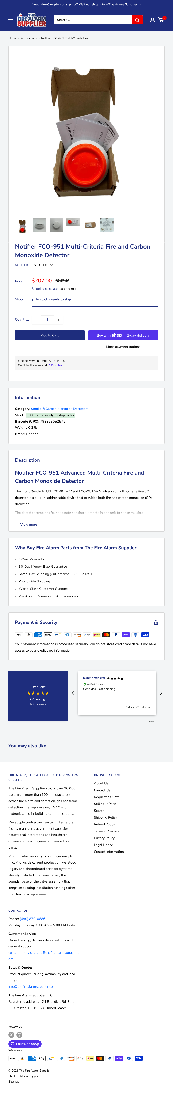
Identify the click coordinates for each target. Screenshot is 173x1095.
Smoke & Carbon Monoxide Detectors (59, 409)
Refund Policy (104, 824)
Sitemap (13, 1082)
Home (12, 38)
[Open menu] (10, 19)
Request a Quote (107, 797)
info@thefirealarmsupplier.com (32, 986)
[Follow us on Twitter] (11, 1035)
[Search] (137, 19)
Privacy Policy (104, 838)
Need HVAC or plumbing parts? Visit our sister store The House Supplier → (86, 4)
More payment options (123, 346)
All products (29, 38)
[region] (117, 693)
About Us (101, 783)
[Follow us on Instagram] (19, 1035)
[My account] (152, 20)
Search (99, 810)
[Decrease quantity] (36, 319)
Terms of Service (106, 831)
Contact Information (109, 851)
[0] (161, 19)
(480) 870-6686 (32, 919)
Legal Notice (103, 845)
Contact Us (102, 790)
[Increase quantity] (58, 319)
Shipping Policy (105, 817)
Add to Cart (50, 335)
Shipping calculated (45, 289)
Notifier (21, 265)
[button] (73, 693)
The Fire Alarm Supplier (24, 1076)
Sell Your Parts (105, 803)
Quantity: (22, 319)
